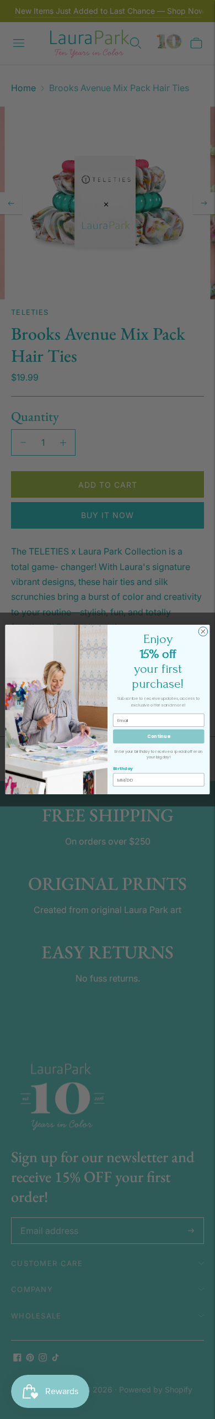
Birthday (123, 769)
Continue (158, 736)
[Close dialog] (203, 631)
